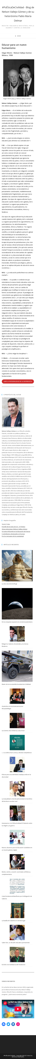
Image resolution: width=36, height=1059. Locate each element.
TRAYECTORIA (6, 524)
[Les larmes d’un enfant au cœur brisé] (17, 720)
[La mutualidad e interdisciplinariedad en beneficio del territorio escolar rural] (17, 788)
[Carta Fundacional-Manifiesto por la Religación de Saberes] (17, 886)
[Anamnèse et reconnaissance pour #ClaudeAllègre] (17, 696)
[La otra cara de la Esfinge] (17, 565)
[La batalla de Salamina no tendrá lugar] (17, 910)
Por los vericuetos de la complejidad (13, 536)
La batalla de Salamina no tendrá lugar (13, 920)
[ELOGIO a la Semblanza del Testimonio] (17, 954)
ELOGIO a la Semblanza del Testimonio (13, 964)
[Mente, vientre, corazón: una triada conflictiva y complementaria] (17, 861)
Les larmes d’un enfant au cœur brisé (13, 731)
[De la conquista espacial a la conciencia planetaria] (17, 603)
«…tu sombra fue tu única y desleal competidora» (17, 753)
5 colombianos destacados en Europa (13, 534)
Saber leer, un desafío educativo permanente (16, 942)
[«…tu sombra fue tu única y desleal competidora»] (17, 742)
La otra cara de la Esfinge (9, 584)
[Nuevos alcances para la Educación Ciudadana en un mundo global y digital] (17, 837)
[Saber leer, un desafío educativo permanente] (17, 932)
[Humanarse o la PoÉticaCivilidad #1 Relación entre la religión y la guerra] (17, 813)
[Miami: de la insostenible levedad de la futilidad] (17, 666)
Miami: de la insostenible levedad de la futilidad (16, 684)
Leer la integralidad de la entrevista (18, 381)
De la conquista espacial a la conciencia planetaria (17, 622)
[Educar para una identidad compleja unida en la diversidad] (17, 764)
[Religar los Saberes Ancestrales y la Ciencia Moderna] (17, 633)
